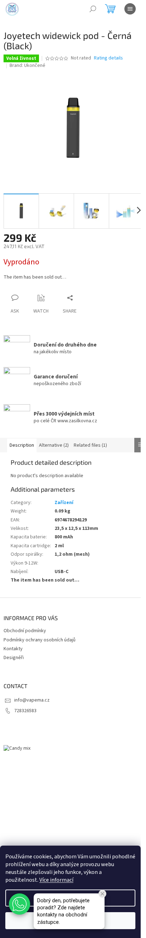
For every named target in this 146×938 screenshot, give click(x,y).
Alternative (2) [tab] (54, 445)
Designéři (14, 657)
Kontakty (13, 648)
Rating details (108, 58)
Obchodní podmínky (25, 630)
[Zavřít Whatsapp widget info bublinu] (102, 894)
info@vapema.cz (32, 700)
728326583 (25, 710)
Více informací (56, 880)
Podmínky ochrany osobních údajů (39, 640)
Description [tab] (22, 445)
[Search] (93, 9)
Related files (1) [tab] (90, 445)
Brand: (27, 65)
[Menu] (130, 9)
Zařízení (64, 502)
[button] (19, 904)
